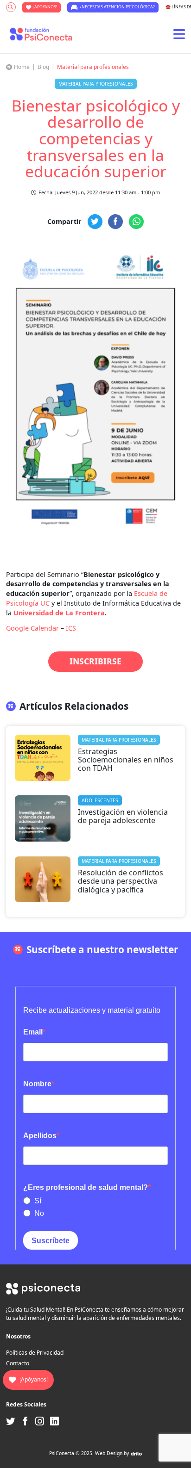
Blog (43, 67)
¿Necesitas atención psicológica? (117, 7)
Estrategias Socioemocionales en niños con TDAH (125, 760)
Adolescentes (100, 800)
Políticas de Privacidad (35, 1353)
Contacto (17, 1363)
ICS (71, 628)
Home (22, 67)
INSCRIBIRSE (95, 661)
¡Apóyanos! (45, 7)
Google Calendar (32, 628)
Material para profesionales (93, 67)
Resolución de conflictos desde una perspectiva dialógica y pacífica (120, 881)
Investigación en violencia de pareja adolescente (123, 816)
